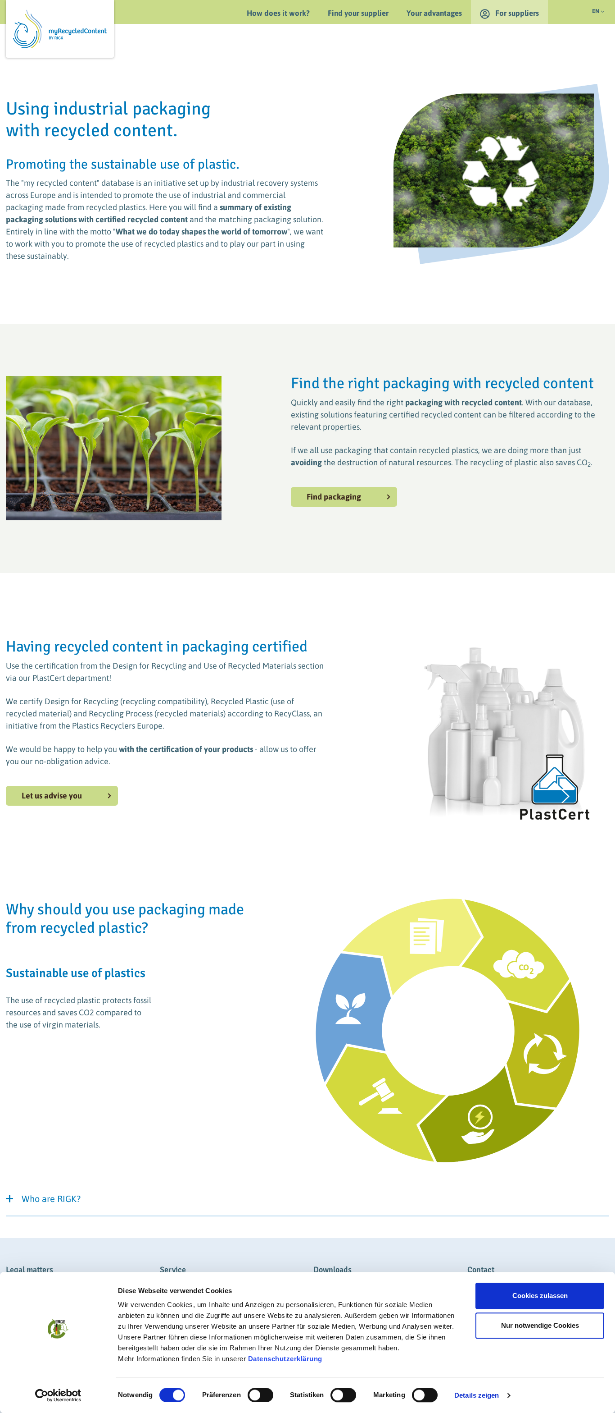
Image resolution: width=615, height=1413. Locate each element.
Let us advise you (52, 795)
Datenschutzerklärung (285, 1359)
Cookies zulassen (540, 1295)
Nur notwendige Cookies (540, 1325)
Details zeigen (476, 1395)
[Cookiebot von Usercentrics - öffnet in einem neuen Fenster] (58, 1395)
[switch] (260, 1395)
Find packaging (334, 496)
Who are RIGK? (51, 1198)
